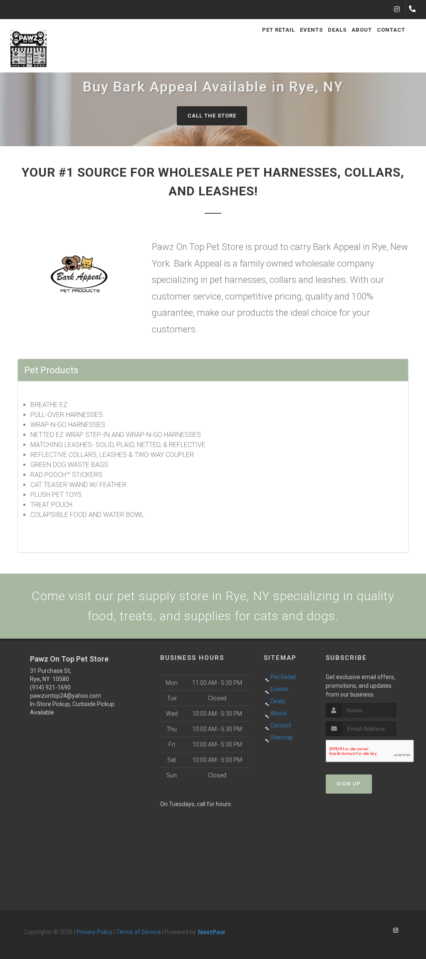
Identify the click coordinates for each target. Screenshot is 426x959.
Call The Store (212, 115)
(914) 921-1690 (50, 687)
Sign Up (349, 784)
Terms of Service (138, 932)
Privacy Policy (94, 932)
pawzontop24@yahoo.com (65, 695)
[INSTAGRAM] (397, 9)
